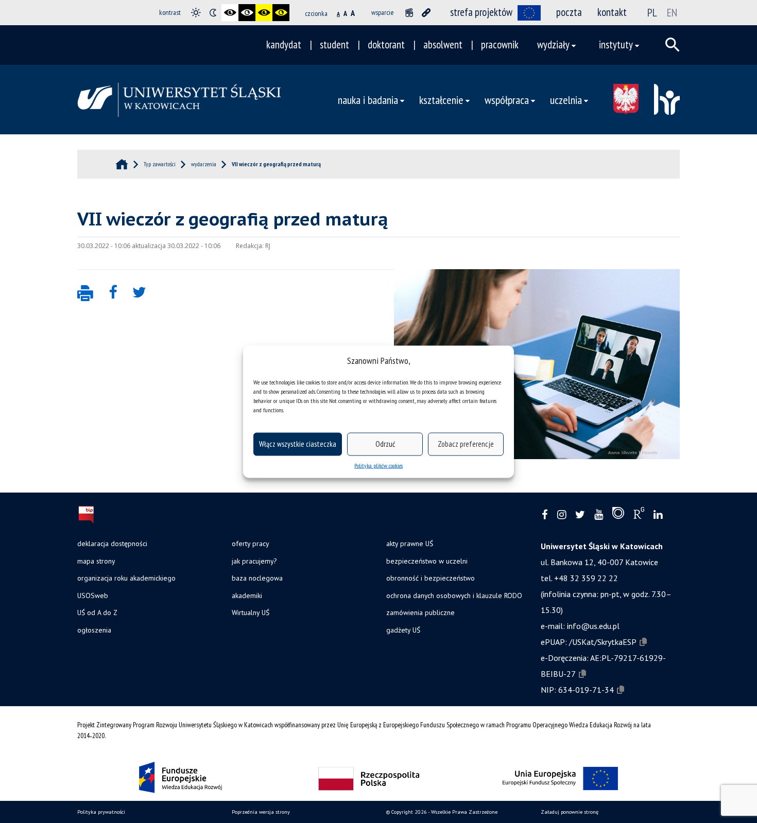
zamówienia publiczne (420, 612)
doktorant (386, 44)
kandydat (283, 44)
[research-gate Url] (638, 515)
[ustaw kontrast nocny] (212, 12)
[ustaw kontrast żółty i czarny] (280, 12)
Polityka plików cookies (378, 465)
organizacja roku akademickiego (126, 578)
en (672, 12)
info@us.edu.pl (593, 626)
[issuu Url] (618, 515)
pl (652, 12)
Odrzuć (385, 444)
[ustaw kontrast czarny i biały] (229, 12)
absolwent (442, 44)
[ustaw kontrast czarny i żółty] (263, 12)
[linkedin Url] (657, 515)
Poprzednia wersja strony (261, 812)
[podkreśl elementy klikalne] (426, 12)
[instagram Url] (561, 515)
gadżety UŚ (403, 630)
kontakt (612, 12)
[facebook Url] (545, 515)
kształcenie (441, 99)
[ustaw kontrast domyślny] (195, 12)
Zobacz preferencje (466, 444)
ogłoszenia (94, 630)
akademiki (247, 595)
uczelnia (566, 99)
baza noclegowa (257, 578)
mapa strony (96, 561)
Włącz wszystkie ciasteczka (297, 444)
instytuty (616, 44)
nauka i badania (368, 99)
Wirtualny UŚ (250, 612)
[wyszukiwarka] (672, 45)
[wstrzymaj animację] (409, 12)
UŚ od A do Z (97, 612)
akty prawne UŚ (409, 543)
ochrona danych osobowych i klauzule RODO (454, 595)
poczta (569, 12)
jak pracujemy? (254, 561)
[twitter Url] (580, 515)
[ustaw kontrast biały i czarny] (246, 12)
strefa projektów (481, 12)
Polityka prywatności (101, 812)
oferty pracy (250, 543)
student (334, 44)
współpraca (507, 99)
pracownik (500, 44)
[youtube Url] (598, 515)
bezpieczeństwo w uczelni (427, 561)
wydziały (553, 44)
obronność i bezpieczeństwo (430, 578)
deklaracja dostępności (112, 543)
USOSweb (92, 595)
